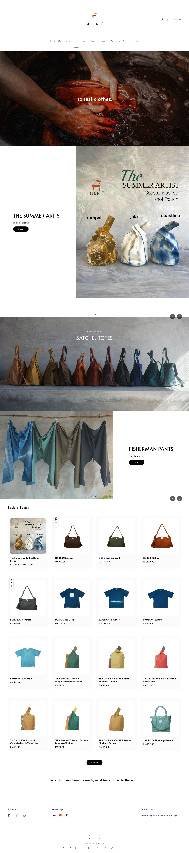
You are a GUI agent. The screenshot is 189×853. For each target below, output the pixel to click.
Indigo (69, 41)
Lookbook (134, 41)
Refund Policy (82, 848)
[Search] (115, 47)
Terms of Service (96, 848)
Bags (91, 41)
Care (125, 41)
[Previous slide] (172, 316)
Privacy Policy (69, 848)
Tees (76, 41)
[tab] (93, 314)
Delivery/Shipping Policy (115, 848)
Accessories (102, 41)
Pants (84, 41)
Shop (29, 238)
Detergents (115, 41)
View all (94, 762)
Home (52, 41)
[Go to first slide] (179, 316)
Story (60, 41)
